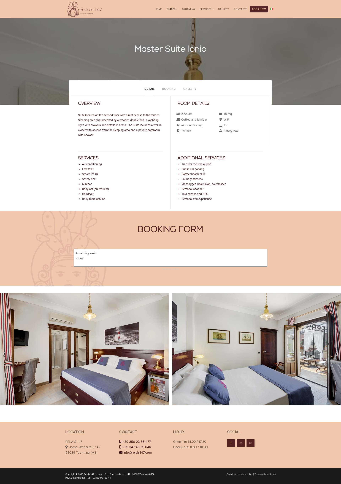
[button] (4, 354)
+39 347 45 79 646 (136, 447)
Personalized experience (197, 199)
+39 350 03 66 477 (136, 442)
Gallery (190, 89)
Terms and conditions (265, 474)
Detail (149, 89)
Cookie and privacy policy (240, 474)
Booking (169, 89)
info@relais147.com (137, 452)
